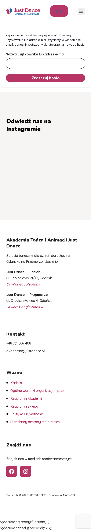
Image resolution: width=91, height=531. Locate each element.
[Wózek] (59, 11)
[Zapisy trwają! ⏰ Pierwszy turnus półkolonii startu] (45, 151)
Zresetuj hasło (46, 77)
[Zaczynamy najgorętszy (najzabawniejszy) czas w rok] (72, 183)
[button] (81, 11)
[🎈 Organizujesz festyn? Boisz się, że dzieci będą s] (72, 167)
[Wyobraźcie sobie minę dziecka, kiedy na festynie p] (72, 151)
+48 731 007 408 (18, 343)
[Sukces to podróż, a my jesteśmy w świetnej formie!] (18, 167)
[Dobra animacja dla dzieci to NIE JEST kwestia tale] (45, 183)
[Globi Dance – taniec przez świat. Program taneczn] (18, 151)
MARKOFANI (70, 495)
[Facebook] (11, 471)
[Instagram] (25, 471)
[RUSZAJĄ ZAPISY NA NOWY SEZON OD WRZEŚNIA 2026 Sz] (45, 167)
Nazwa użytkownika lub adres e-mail (35, 54)
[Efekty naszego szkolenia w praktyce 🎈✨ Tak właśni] (18, 183)
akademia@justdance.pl (25, 351)
